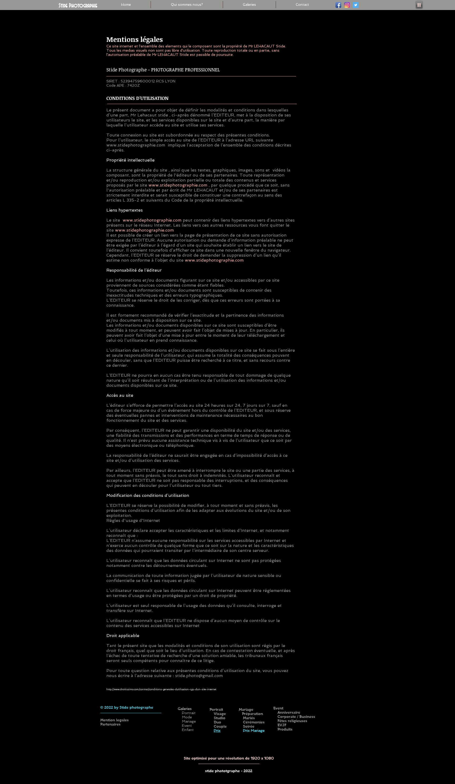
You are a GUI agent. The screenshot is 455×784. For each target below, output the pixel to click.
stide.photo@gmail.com (199, 675)
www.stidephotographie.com (135, 145)
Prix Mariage (253, 730)
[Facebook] (338, 5)
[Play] (419, 4)
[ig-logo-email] (347, 5)
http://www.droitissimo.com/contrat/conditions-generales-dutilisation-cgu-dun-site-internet (161, 689)
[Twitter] (356, 5)
